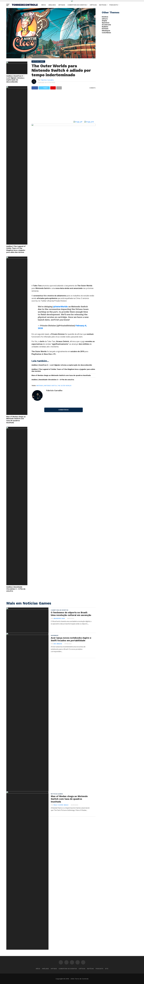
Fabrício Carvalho (47, 80)
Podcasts (113, 5)
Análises (52, 5)
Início (43, 5)
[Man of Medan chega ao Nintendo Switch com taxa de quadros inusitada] (16, 258)
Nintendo (39, 385)
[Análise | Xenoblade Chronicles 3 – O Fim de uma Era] (16, 428)
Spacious (105, 23)
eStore (105, 19)
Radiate (105, 27)
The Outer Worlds (64, 385)
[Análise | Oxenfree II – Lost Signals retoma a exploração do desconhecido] (16, 63)
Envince (105, 17)
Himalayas (106, 31)
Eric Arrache (58, 644)
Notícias (102, 5)
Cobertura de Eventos (77, 5)
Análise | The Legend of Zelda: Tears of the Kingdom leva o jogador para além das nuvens (16, 249)
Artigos (61, 5)
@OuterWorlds (60, 306)
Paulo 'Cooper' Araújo (61, 805)
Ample (104, 21)
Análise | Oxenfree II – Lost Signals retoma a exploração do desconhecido (15, 79)
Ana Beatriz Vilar (59, 618)
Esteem (105, 29)
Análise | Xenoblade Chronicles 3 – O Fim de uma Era (15, 589)
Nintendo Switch (50, 385)
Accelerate (106, 25)
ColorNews (106, 33)
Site (106, 968)
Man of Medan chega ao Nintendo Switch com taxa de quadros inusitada (16, 420)
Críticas (93, 5)
